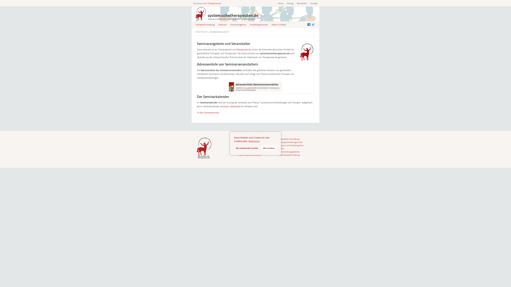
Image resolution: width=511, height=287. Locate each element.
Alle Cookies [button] (269, 148)
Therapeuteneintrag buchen (291, 142)
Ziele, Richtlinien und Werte (249, 155)
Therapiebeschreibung (205, 24)
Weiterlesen (254, 141)
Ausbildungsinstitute (259, 24)
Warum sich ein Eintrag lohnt (291, 145)
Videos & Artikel (279, 24)
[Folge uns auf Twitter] (313, 24)
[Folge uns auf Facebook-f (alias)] (308, 24)
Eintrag (290, 3)
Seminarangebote (238, 24)
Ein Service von (207, 3)
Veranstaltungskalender (289, 151)
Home (280, 3)
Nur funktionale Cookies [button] (247, 148)
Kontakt (314, 3)
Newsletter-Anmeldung (289, 139)
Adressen (222, 24)
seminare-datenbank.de (231, 106)
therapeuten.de (243, 49)
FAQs (281, 148)
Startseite (201, 31)
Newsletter (302, 3)
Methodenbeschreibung (289, 155)
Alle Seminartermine (209, 112)
